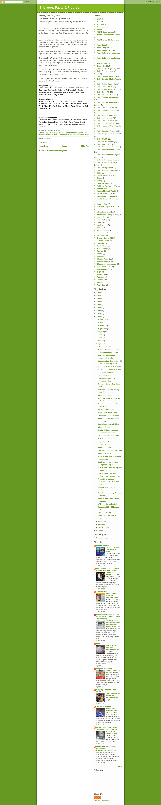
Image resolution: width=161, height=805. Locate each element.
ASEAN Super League (105, 32)
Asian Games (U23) (104, 50)
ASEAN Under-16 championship (109, 35)
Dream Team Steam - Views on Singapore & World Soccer (108, 728)
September (102, 329)
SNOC (99, 272)
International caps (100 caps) (108, 215)
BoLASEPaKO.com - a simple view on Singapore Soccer (107, 569)
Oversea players (103, 241)
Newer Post (43, 146)
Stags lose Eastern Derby (107, 412)
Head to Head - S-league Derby (108, 199)
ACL (98, 22)
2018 (98, 292)
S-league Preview (103, 262)
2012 (98, 311)
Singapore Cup (102, 269)
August (101, 332)
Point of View (102, 246)
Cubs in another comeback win (110, 450)
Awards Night (102, 63)
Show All (119, 766)
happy (98, 797)
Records (100, 251)
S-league (100, 256)
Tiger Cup (100, 277)
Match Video (101, 225)
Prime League (102, 248)
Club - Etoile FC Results (106, 95)
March (101, 521)
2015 (98, 302)
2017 (98, 295)
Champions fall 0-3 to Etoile (108, 415)
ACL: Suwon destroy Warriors (109, 367)
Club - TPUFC (102, 139)
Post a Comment (45, 142)
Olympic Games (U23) (105, 238)
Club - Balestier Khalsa (105, 76)
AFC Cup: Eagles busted (107, 504)
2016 (98, 299)
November (102, 323)
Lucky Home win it (105, 375)
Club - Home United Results (107, 121)
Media (99, 228)
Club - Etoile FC (103, 92)
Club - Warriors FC (104, 144)
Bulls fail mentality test (106, 439)
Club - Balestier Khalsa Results (109, 79)
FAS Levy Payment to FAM (107, 186)
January (101, 527)
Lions (99, 222)
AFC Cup (100, 24)
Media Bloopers (103, 230)
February (102, 524)
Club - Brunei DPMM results (107, 89)
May (100, 341)
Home (64, 146)
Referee (100, 254)
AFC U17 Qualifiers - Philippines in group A (113, 550)
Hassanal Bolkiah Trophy (106, 191)
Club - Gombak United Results (108, 110)
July (100, 335)
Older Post (85, 146)
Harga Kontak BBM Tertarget (106, 750)
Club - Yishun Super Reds (107, 160)
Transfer (100, 280)
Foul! (98, 644)
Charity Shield (102, 66)
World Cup (101, 285)
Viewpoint (101, 282)
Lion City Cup (102, 220)
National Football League (106, 233)
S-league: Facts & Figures (59, 7)
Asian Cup (101, 45)
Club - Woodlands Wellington (65, 134)
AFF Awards (101, 27)
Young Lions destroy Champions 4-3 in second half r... (108, 481)
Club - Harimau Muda (105, 115)
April (100, 344)
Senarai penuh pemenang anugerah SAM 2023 (113, 648)
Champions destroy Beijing (108, 424)
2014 (98, 305)
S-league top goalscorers (106, 264)
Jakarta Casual (102, 591)
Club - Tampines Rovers (106, 131)
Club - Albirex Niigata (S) (54, 132)
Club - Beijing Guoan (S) (106, 84)
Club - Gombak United (105, 108)
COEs (99, 173)
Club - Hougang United (74, 132)
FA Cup (99, 181)
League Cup (101, 217)
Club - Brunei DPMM (105, 87)
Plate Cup (100, 243)
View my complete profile (103, 800)
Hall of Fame (102, 188)
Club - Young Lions (104, 168)
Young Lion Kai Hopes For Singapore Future (112, 596)
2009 (98, 530)
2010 (98, 317)
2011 (98, 314)
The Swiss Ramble (103, 706)
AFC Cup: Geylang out (106, 409)
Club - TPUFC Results (105, 142)
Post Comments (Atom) (58, 151)
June (100, 338)
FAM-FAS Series (103, 183)
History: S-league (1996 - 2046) (108, 207)
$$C (98, 19)
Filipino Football (102, 545)
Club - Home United (104, 118)
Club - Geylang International (108, 97)
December (102, 320)
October (101, 326)
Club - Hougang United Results (109, 126)
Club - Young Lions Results (107, 170)
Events (99, 178)
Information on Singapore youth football (106, 747)
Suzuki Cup (101, 275)
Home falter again (104, 447)
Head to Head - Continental (107, 196)
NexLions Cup (102, 235)
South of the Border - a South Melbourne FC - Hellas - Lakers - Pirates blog (108, 617)
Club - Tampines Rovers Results (109, 134)
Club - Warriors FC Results (107, 147)
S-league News (83, 134)
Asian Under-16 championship (108, 53)
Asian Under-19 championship (108, 58)
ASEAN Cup (101, 29)
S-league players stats (104, 538)
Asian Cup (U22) (103, 48)
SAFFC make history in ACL (108, 436)
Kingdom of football (104, 669)
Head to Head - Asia (104, 194)
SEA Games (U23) (103, 267)
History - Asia (102, 204)
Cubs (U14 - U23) (103, 175)
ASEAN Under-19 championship (109, 40)
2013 (98, 308)
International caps (104, 212)
